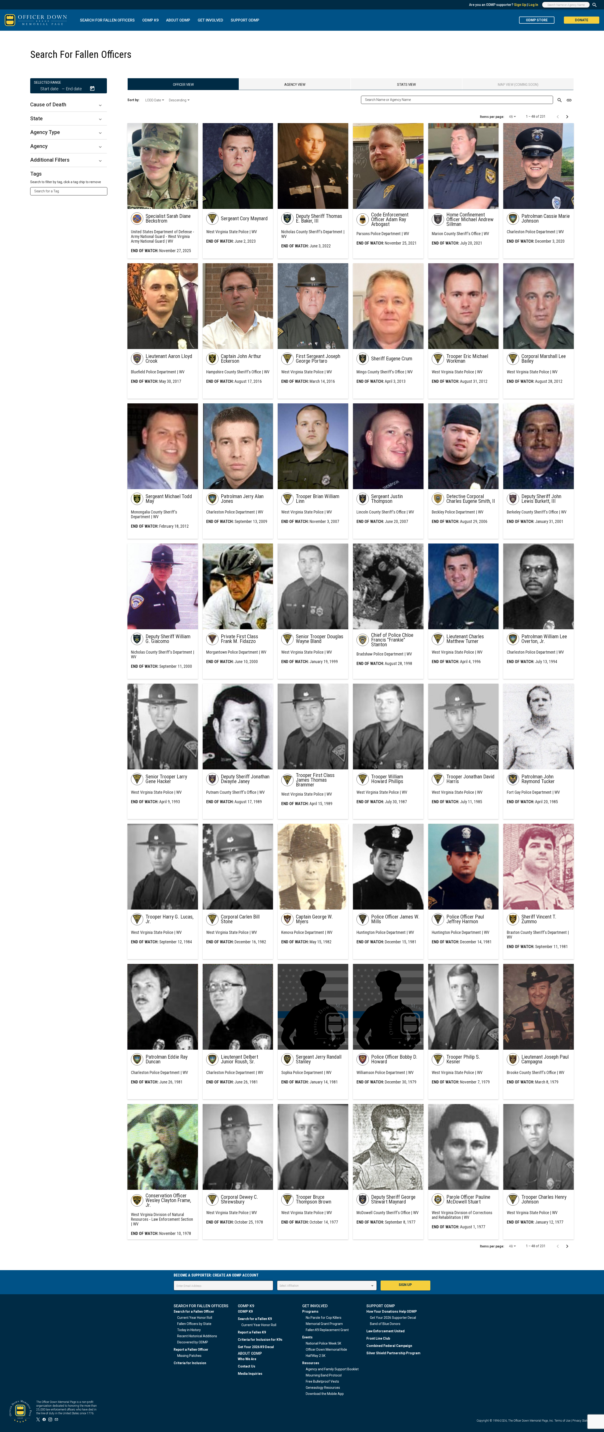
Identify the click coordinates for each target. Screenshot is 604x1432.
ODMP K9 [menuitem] (245, 1311)
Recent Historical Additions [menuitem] (197, 1336)
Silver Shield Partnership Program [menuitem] (393, 1353)
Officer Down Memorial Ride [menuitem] (326, 1349)
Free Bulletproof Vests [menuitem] (322, 1381)
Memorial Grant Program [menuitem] (324, 1324)
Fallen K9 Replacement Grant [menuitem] (327, 1330)
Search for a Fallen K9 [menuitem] (255, 1319)
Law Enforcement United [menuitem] (385, 1331)
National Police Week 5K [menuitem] (323, 1343)
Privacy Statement (583, 1420)
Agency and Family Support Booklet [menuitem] (332, 1369)
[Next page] (567, 116)
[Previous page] (557, 116)
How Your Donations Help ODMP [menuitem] (391, 1311)
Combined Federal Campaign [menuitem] (389, 1346)
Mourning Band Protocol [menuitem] (324, 1375)
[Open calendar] (92, 88)
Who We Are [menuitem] (247, 1359)
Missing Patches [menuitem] (189, 1356)
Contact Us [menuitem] (246, 1366)
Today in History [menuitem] (189, 1330)
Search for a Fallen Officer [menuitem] (194, 1311)
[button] (68, 104)
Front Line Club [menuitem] (378, 1338)
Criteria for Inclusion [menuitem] (190, 1363)
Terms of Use (562, 1420)
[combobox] (70, 191)
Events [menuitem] (307, 1337)
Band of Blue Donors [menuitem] (385, 1324)
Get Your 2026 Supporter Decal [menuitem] (393, 1318)
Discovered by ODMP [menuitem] (192, 1342)
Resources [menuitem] (310, 1363)
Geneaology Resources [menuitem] (323, 1387)
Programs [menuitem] (310, 1311)
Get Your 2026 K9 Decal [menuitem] (256, 1347)
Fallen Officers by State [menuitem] (194, 1324)
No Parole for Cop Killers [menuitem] (323, 1318)
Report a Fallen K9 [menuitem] (252, 1332)
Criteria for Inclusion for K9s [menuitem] (260, 1339)
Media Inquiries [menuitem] (250, 1374)
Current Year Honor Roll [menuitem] (194, 1318)
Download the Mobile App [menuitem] (325, 1394)
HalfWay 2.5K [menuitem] (315, 1356)
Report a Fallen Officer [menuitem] (191, 1349)
